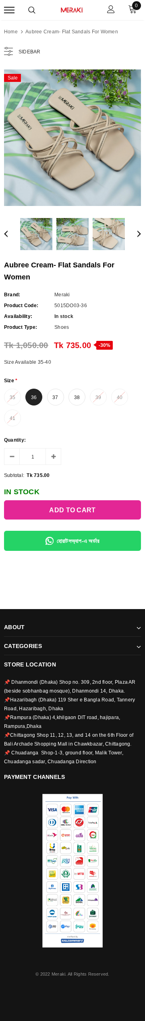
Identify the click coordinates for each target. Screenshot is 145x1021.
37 (55, 397)
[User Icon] (111, 10)
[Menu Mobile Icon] (9, 10)
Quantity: (15, 440)
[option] (72, 137)
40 (119, 397)
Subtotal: (14, 475)
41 (12, 418)
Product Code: (21, 305)
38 (77, 397)
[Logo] (72, 9)
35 (12, 397)
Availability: (18, 316)
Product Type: (20, 327)
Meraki (62, 295)
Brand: (12, 295)
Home (11, 32)
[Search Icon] (31, 10)
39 (98, 397)
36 (34, 397)
